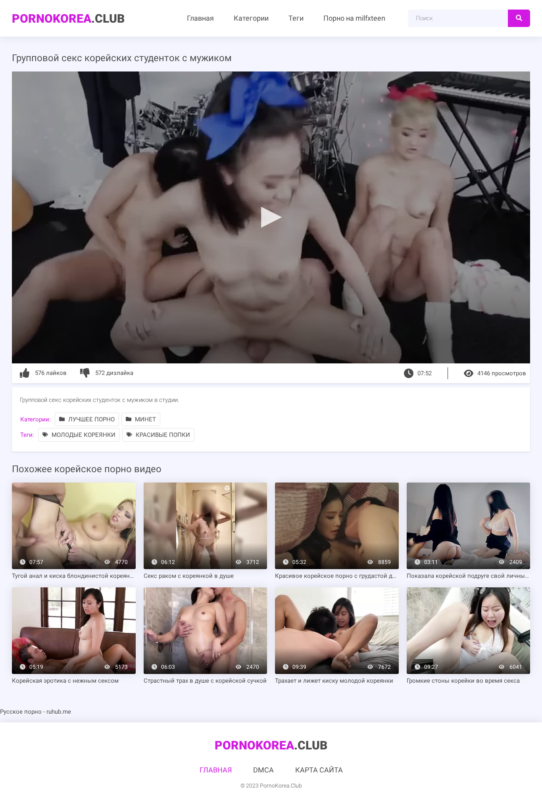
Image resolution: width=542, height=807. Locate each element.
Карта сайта (319, 770)
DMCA (263, 770)
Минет (144, 419)
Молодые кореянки (82, 434)
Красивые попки (162, 434)
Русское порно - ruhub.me (35, 711)
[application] (271, 217)
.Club (68, 18)
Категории (251, 18)
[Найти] (519, 18)
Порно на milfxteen (354, 18)
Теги (296, 18)
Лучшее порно (91, 419)
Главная (200, 18)
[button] (271, 216)
